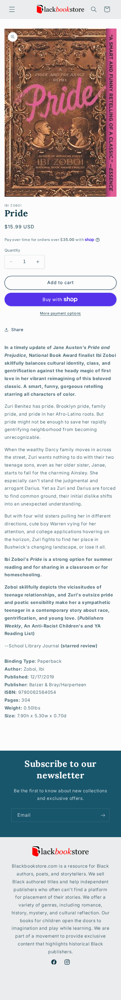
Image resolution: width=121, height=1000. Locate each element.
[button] (11, 9)
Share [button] (17, 329)
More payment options (60, 313)
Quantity (12, 250)
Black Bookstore (50, 996)
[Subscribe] (103, 815)
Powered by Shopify (83, 996)
